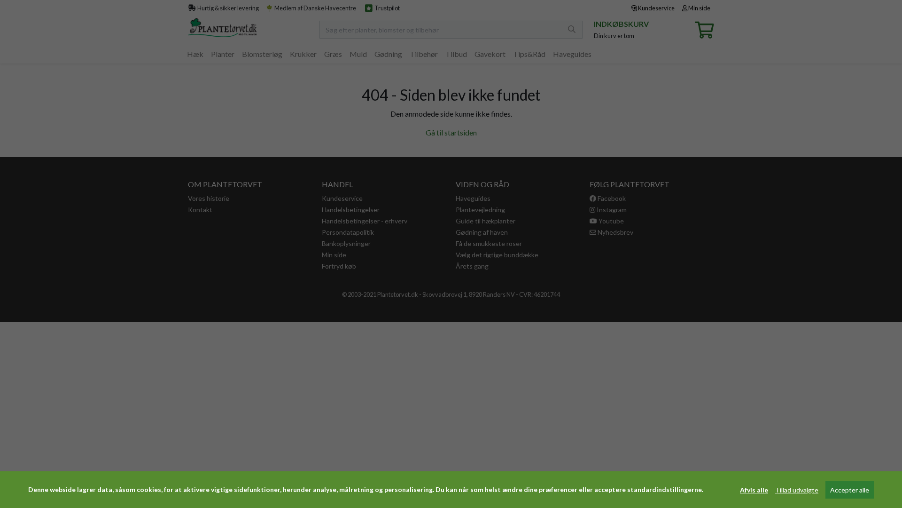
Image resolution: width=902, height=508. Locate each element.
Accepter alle (849, 490)
